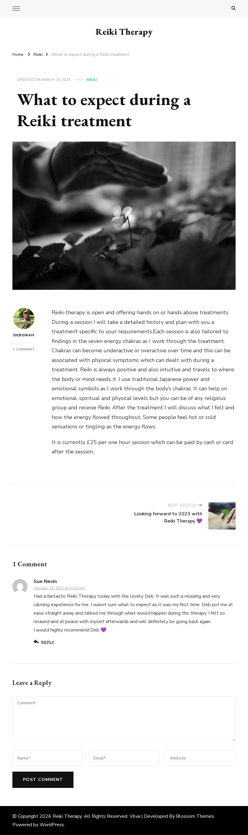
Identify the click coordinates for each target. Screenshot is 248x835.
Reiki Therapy (124, 31)
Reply (47, 642)
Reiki (92, 79)
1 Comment (24, 349)
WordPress (52, 824)
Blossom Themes (195, 816)
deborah (23, 335)
